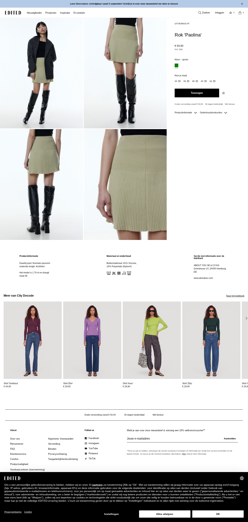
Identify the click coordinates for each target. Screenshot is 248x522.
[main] (124, 267)
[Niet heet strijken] (123, 273)
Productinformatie (184, 112)
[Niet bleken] (113, 273)
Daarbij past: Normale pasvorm (34, 263)
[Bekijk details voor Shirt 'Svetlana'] (33, 340)
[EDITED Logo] (13, 13)
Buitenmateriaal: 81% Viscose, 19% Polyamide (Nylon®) (122, 265)
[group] (182, 440)
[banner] (124, 4)
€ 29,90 (67, 386)
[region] (36, 267)
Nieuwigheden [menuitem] (34, 13)
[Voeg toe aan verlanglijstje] (224, 93)
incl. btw (179, 49)
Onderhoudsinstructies (211, 112)
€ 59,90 (179, 45)
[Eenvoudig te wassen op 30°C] (108, 273)
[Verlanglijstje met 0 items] (230, 13)
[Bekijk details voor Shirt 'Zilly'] (211, 340)
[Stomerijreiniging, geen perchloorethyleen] (129, 273)
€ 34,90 (7, 386)
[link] (13, 431)
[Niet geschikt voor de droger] (118, 273)
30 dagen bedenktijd (214, 104)
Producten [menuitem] (50, 13)
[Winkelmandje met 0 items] (240, 13)
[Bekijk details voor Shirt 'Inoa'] (152, 340)
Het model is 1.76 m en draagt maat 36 (34, 274)
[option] (176, 66)
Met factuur (230, 104)
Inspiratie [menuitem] (65, 13)
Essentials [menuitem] (79, 13)
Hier (184, 454)
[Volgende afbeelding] (246, 318)
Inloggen (219, 12)
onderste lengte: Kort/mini (32, 266)
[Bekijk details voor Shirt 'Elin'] (92, 340)
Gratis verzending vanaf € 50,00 (189, 104)
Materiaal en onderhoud (119, 256)
